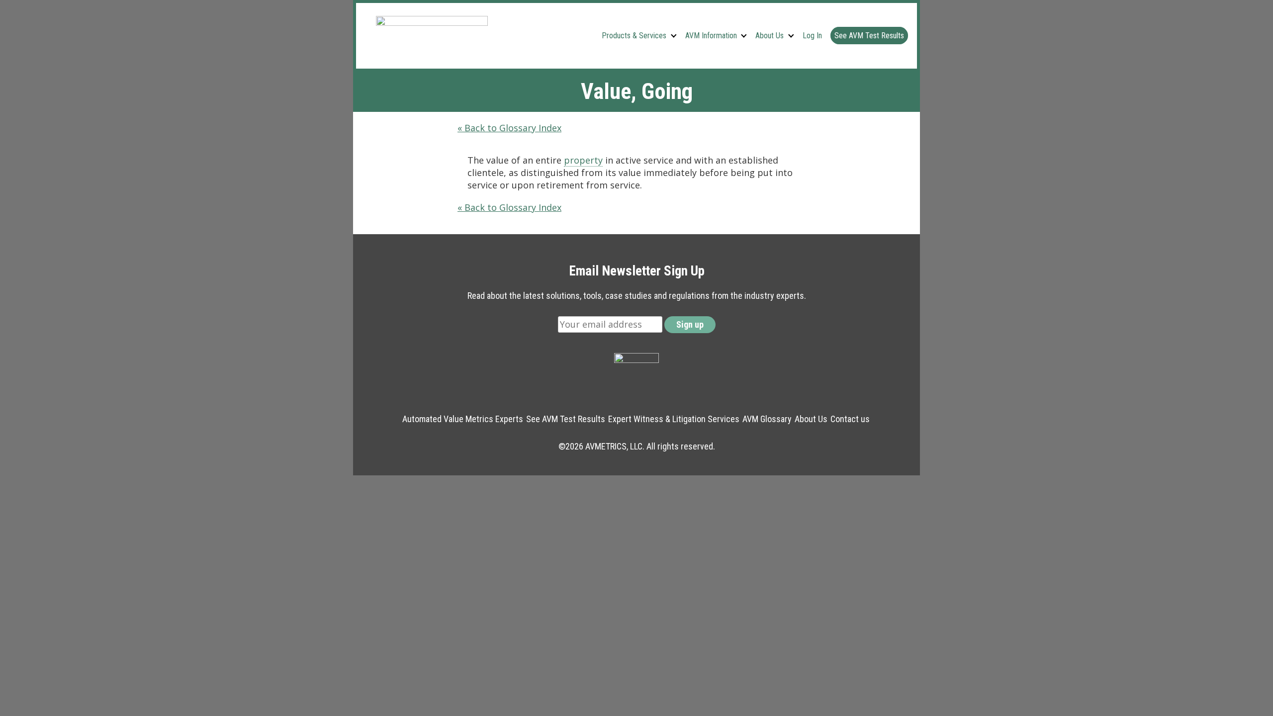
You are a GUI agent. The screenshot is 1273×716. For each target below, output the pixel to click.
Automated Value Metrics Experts (462, 419)
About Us (769, 35)
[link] (583, 160)
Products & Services (634, 35)
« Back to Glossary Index (509, 128)
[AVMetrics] (432, 35)
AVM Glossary (767, 419)
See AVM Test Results (869, 35)
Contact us (850, 419)
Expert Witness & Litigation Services (673, 419)
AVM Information (711, 35)
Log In (812, 35)
